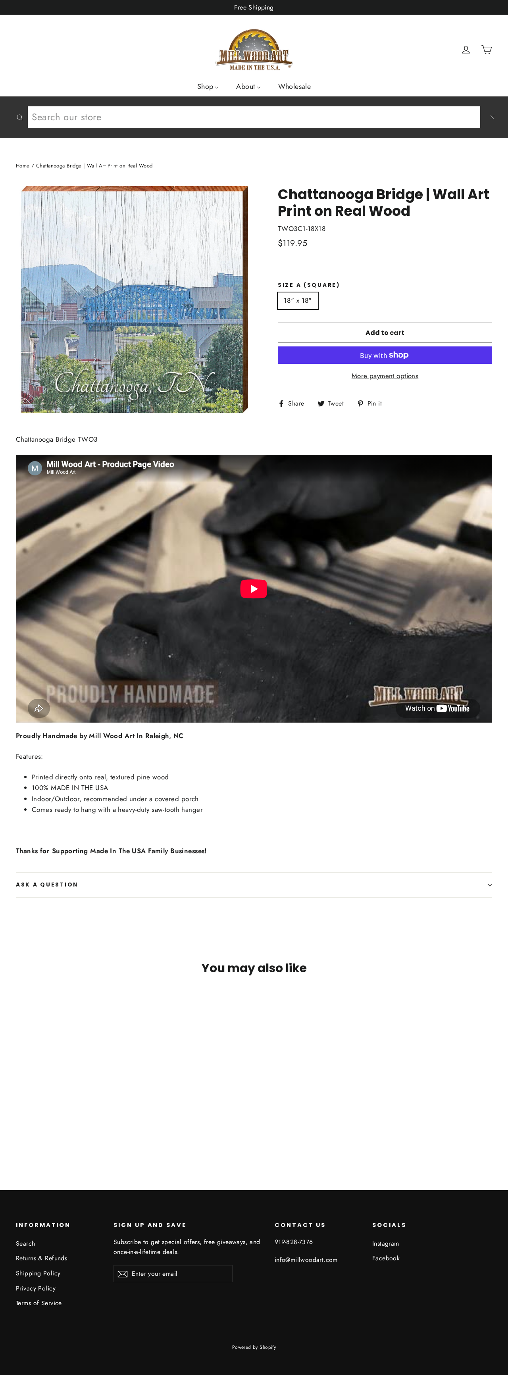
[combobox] (254, 117)
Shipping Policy (38, 1273)
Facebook (386, 1258)
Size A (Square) (309, 285)
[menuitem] (208, 86)
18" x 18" (298, 300)
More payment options (385, 376)
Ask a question (47, 884)
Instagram (385, 1243)
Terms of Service (39, 1303)
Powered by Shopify (254, 1347)
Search (25, 1243)
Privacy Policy (36, 1288)
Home (23, 165)
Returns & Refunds (41, 1258)
